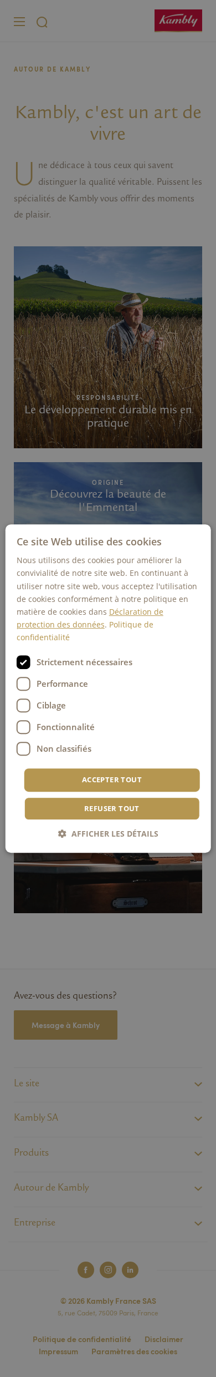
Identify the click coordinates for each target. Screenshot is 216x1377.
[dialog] (108, 688)
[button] (108, 833)
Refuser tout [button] (112, 808)
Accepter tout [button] (112, 779)
